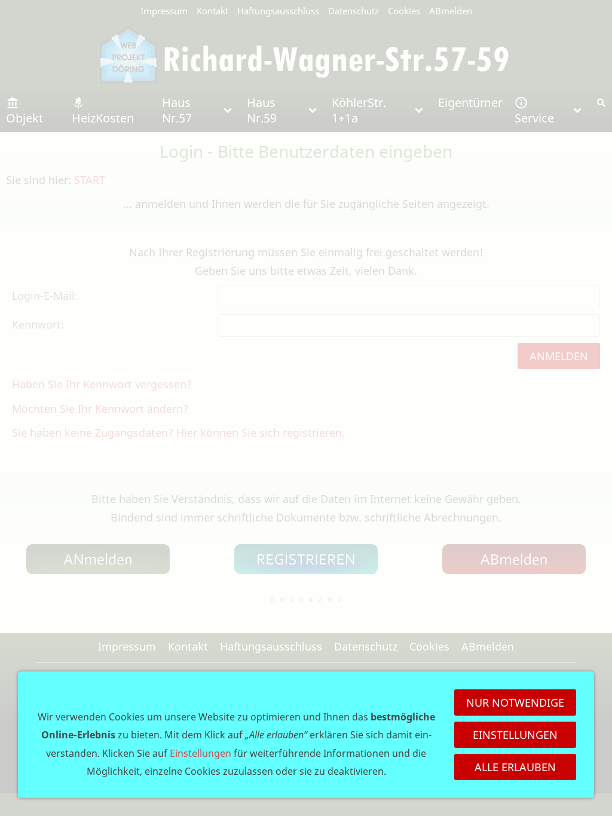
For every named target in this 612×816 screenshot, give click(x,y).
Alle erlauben (515, 767)
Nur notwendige (515, 702)
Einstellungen (515, 735)
